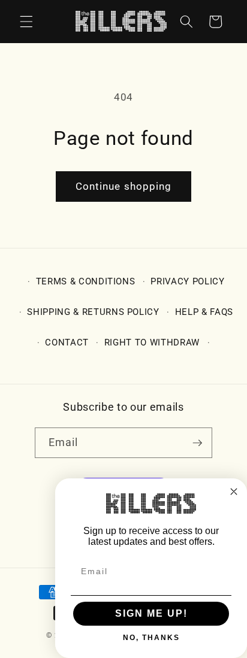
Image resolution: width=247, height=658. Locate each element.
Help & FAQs (204, 312)
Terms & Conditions (85, 281)
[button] (26, 21)
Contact (67, 342)
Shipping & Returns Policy (93, 312)
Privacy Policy (187, 281)
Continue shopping (124, 186)
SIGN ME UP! (151, 613)
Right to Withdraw (152, 342)
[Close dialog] (234, 491)
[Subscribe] (197, 443)
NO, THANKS (151, 637)
